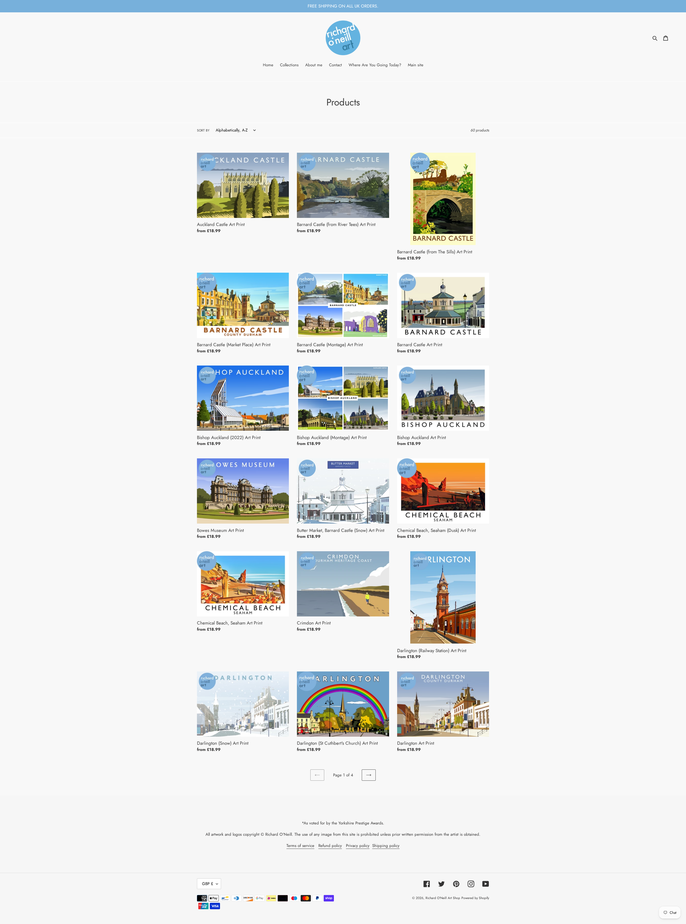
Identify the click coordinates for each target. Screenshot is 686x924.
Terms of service (300, 846)
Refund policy (330, 846)
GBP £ (207, 884)
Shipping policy (386, 846)
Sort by (203, 130)
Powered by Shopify (475, 898)
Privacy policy (358, 846)
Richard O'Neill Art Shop (443, 898)
